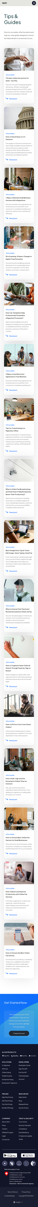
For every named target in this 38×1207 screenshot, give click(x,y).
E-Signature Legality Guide (25, 1137)
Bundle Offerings (7, 1108)
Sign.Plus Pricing (7, 1097)
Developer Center (25, 1065)
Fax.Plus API (23, 1072)
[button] (19, 1202)
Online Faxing (6, 1072)
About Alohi (6, 1122)
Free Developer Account (24, 1077)
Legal (4, 1136)
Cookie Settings (9, 1196)
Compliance (23, 1129)
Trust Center (23, 1122)
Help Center (23, 1097)
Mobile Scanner (7, 1076)
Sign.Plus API (23, 1069)
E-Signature (6, 1065)
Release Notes (23, 1104)
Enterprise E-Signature (9, 1083)
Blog (20, 1101)
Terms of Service (13, 1192)
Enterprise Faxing (7, 1079)
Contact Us (6, 1139)
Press (4, 1125)
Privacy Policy (26, 1192)
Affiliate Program (7, 1132)
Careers (4, 1129)
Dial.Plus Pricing (7, 1101)
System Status (24, 1108)
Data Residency (24, 1132)
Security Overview (25, 1125)
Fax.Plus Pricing (7, 1104)
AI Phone (5, 1069)
